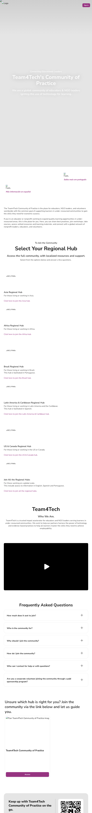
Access (27, 774)
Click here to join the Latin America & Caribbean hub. (26, 414)
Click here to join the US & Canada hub (20, 455)
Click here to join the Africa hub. (17, 334)
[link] (27, 747)
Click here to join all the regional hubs (20, 491)
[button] (46, 566)
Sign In (86, 5)
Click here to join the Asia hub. (17, 301)
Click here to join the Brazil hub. (17, 378)
